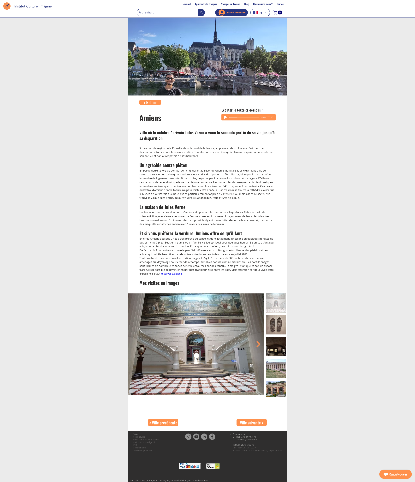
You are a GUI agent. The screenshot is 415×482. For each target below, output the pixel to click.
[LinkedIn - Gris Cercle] (204, 437)
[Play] (225, 117)
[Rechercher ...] (201, 12)
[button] (206, 2)
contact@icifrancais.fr (248, 439)
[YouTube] (196, 437)
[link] (278, 12)
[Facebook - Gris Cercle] (212, 437)
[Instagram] (188, 437)
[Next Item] (258, 344)
